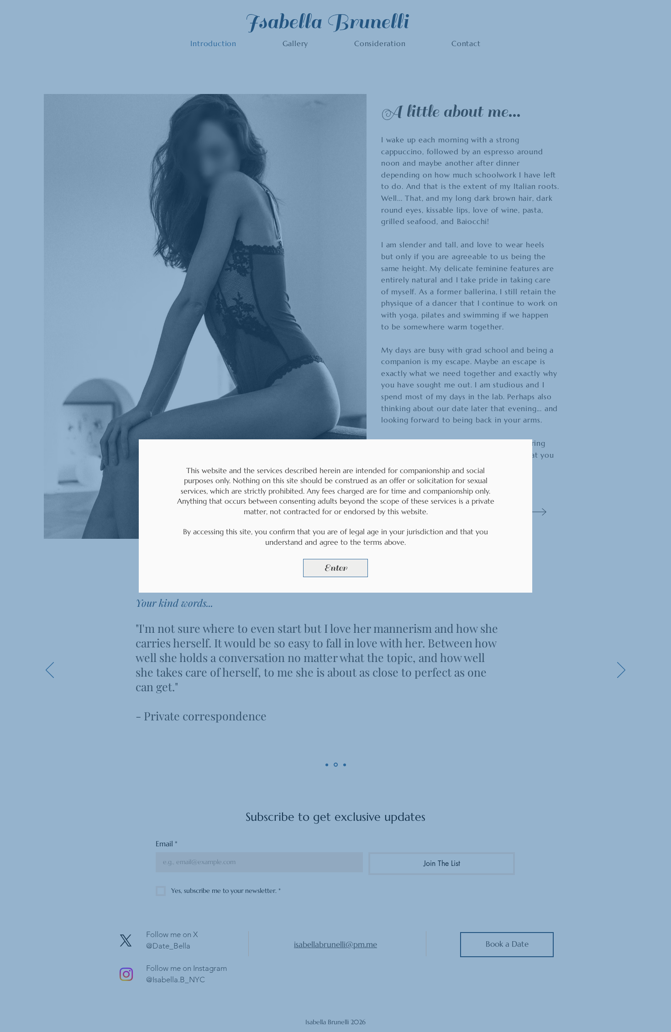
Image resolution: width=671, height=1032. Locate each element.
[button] (335, 568)
